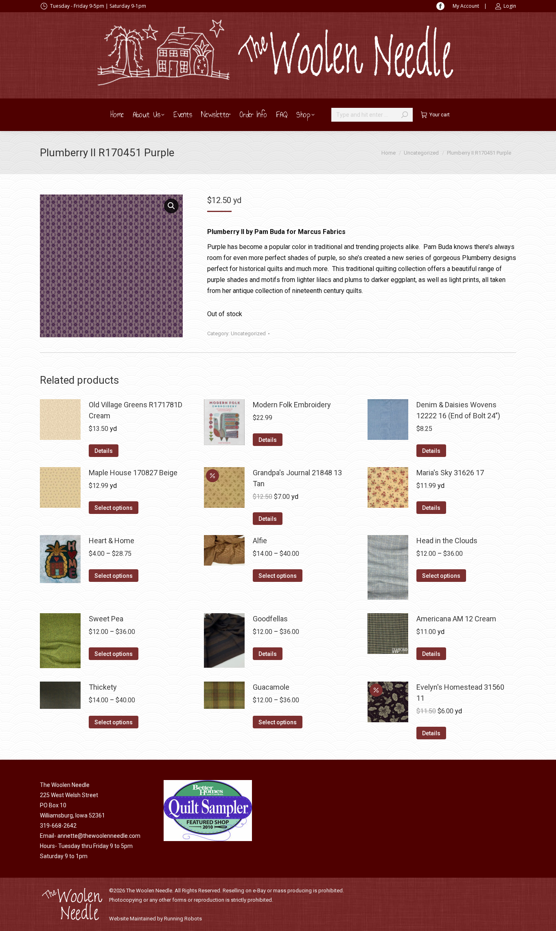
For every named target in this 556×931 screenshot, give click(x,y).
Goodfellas (270, 618)
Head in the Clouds (446, 540)
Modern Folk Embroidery (292, 404)
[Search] (404, 115)
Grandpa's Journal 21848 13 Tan (297, 478)
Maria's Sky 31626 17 (450, 472)
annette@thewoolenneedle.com (98, 836)
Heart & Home (111, 540)
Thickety (103, 687)
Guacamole (271, 687)
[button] (171, 206)
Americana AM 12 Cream (456, 618)
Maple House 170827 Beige (133, 472)
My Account (466, 5)
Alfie (260, 540)
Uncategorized (248, 333)
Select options (113, 508)
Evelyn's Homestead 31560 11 (460, 692)
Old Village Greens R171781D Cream (135, 410)
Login (509, 5)
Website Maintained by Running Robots (155, 919)
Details (103, 451)
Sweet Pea (106, 618)
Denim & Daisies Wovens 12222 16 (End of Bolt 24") (458, 410)
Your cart (439, 115)
